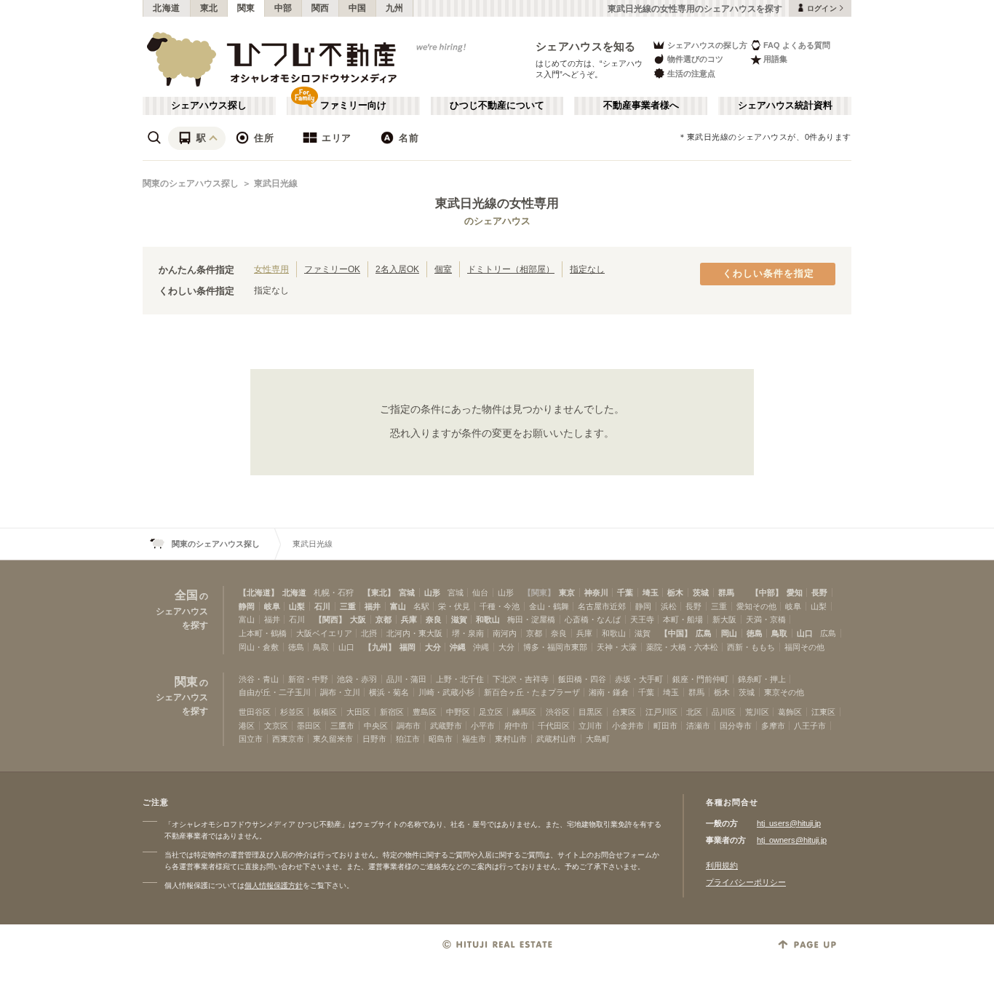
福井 (373, 606)
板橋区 (325, 711)
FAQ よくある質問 (796, 45)
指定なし (587, 269)
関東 (246, 8)
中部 (283, 8)
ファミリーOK (332, 269)
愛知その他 (756, 606)
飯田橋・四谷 (582, 679)
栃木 (675, 592)
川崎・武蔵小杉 (446, 692)
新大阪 (724, 619)
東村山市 (511, 738)
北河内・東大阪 (414, 633)
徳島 (755, 633)
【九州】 (380, 647)
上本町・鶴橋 (263, 633)
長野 (819, 592)
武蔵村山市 (556, 738)
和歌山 (488, 619)
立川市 (590, 725)
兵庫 (409, 619)
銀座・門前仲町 (700, 679)
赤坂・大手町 (639, 679)
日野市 (374, 738)
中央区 (376, 725)
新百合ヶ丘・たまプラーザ (532, 692)
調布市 (409, 725)
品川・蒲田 (406, 679)
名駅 (421, 606)
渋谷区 (558, 711)
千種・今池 (500, 606)
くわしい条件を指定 (768, 274)
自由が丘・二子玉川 (275, 692)
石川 (322, 606)
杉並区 (292, 711)
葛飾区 (790, 711)
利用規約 (722, 865)
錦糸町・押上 (762, 679)
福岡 (407, 647)
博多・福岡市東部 (555, 647)
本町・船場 (683, 619)
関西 (320, 8)
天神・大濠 (617, 647)
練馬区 (524, 711)
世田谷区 (255, 711)
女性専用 (271, 269)
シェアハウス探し (209, 105)
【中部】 (767, 592)
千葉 (625, 592)
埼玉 (651, 592)
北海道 (166, 8)
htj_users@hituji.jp (789, 823)
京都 (383, 619)
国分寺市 (736, 725)
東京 (567, 592)
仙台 (480, 592)
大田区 (358, 711)
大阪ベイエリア (324, 633)
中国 (358, 8)
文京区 (276, 725)
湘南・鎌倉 (609, 692)
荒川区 (757, 711)
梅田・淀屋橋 (531, 619)
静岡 (247, 606)
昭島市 (441, 738)
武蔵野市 (446, 725)
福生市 (474, 738)
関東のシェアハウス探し (191, 183)
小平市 (483, 725)
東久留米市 (333, 738)
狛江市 (408, 738)
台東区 (624, 711)
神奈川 (596, 592)
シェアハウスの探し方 (707, 45)
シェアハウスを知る (586, 46)
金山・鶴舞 (549, 606)
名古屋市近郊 (602, 606)
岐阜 (272, 606)
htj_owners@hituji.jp (792, 840)
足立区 (491, 711)
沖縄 (458, 647)
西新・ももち (751, 647)
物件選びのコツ (695, 59)
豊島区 (425, 711)
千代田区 (554, 725)
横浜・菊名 (389, 692)
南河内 (505, 633)
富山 (398, 606)
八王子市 (810, 725)
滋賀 (459, 619)
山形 (432, 592)
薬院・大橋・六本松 (682, 647)
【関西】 (330, 619)
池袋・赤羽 (357, 679)
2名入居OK (397, 269)
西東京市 (288, 738)
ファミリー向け (353, 105)
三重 (348, 606)
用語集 (775, 59)
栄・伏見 (454, 606)
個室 (443, 269)
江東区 (823, 711)
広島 (704, 633)
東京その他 (784, 692)
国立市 (251, 738)
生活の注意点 (691, 73)
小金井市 (628, 725)
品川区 (724, 711)
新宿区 (392, 711)
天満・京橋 (766, 619)
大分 (433, 647)
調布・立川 (340, 692)
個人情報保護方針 (273, 885)
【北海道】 (259, 592)
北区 (694, 711)
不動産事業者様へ (641, 105)
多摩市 (773, 725)
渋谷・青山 (259, 679)
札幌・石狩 (334, 592)
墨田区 (309, 725)
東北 (209, 8)
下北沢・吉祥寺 (521, 679)
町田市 (665, 725)
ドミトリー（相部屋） (510, 269)
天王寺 (642, 619)
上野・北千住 (460, 679)
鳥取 (779, 633)
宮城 (407, 592)
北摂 (369, 633)
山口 (805, 633)
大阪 (358, 619)
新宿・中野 (308, 679)
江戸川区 (661, 711)
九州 (395, 8)
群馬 (726, 592)
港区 (247, 725)
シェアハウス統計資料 (785, 105)
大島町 (598, 738)
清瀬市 (698, 725)
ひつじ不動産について (497, 105)
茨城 (701, 592)
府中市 (516, 725)
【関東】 (539, 592)
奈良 (434, 619)
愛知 (795, 592)
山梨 (297, 606)
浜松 (669, 606)
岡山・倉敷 (259, 647)
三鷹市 (342, 725)
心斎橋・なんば (593, 619)
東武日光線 (276, 183)
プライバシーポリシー (746, 882)
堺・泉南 (468, 633)
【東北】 (379, 592)
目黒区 (590, 711)
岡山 (729, 633)
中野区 (458, 711)
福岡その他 (804, 647)
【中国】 (676, 633)
